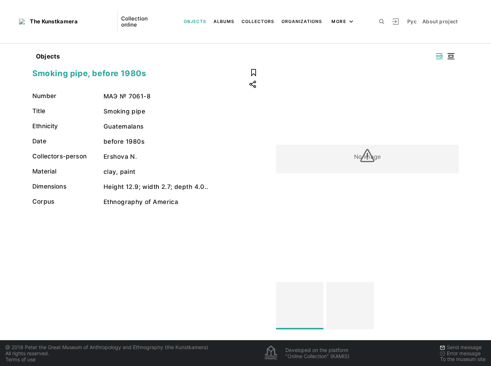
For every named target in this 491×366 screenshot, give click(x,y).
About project (440, 21)
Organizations (301, 21)
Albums (224, 21)
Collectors (258, 21)
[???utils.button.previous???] (284, 305)
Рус (412, 21)
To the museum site (463, 359)
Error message (464, 353)
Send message (464, 347)
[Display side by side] (439, 56)
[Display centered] (450, 56)
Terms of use (20, 359)
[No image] (299, 305)
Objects (195, 21)
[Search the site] (381, 21)
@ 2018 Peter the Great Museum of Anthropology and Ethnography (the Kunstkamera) (106, 347)
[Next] (450, 305)
